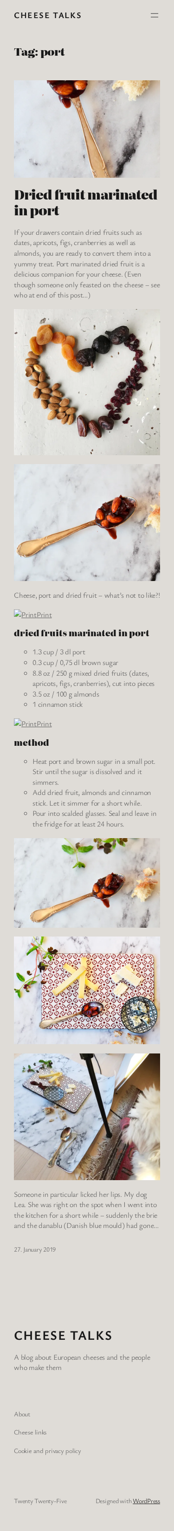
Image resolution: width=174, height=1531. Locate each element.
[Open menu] (154, 15)
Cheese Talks (48, 14)
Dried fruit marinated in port (85, 202)
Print (44, 614)
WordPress (146, 1500)
